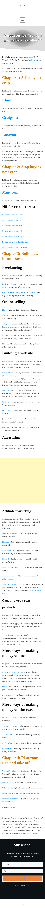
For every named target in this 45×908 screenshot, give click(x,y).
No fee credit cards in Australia (12, 215)
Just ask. (13, 807)
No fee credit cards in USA (11, 220)
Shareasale (6, 559)
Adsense (5, 445)
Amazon (9, 135)
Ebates (4, 686)
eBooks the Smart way (10, 635)
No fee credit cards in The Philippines (15, 242)
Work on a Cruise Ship (10, 726)
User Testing (6, 695)
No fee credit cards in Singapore (13, 236)
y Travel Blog (7, 748)
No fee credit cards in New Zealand (14, 247)
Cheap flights (7, 793)
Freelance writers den (9, 284)
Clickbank (5, 567)
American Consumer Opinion (12, 672)
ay (9, 100)
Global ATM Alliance (10, 771)
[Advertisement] (22, 480)
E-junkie (5, 615)
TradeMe (30, 157)
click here (33, 60)
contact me (34, 833)
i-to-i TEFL (6, 717)
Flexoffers (5, 542)
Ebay (4, 310)
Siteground (6, 373)
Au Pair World (7, 743)
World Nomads (7, 782)
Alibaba (5, 315)
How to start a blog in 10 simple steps (15, 361)
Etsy (3, 344)
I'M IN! (22, 878)
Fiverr (4, 427)
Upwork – (5, 275)
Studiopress (6, 402)
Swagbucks (6, 663)
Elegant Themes (8, 410)
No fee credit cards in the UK (12, 231)
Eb (4, 100)
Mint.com (10, 192)
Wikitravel (5, 788)
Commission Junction (9, 533)
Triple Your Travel (8, 584)
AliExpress (6, 324)
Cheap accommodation (10, 798)
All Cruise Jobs (7, 734)
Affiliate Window (8, 550)
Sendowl (5, 623)
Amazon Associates (9, 576)
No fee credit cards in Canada (12, 225)
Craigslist (10, 117)
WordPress (6, 390)
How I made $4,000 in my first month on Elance (18, 292)
